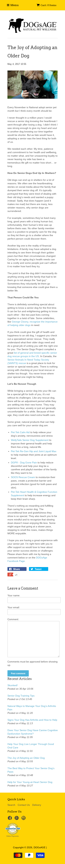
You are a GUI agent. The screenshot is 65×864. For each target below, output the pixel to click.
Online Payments (12, 836)
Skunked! (12, 685)
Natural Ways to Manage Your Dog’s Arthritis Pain (31, 708)
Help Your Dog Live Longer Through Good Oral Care (30, 746)
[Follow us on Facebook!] (10, 819)
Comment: (13, 619)
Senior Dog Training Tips (20, 695)
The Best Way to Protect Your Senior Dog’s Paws (30, 770)
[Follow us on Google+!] (17, 819)
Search (11, 805)
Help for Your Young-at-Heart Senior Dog (29, 782)
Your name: (13, 595)
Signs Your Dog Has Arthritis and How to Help (32, 719)
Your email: (13, 607)
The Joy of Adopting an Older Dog (26, 757)
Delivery (36, 805)
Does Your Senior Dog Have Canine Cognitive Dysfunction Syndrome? (32, 732)
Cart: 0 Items (48, 5)
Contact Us (24, 805)
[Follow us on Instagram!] (24, 819)
